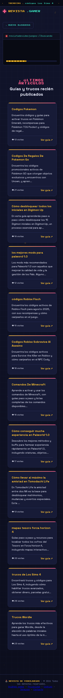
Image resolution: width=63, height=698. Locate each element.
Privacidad (34, 686)
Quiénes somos (16, 686)
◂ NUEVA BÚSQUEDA (18, 25)
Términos (25, 689)
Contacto (38, 689)
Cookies (48, 686)
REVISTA (24, 11)
